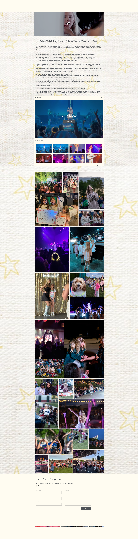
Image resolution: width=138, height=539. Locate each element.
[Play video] (69, 24)
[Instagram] (38, 486)
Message (67, 490)
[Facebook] (36, 486)
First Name (38, 490)
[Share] (101, 97)
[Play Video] (44, 148)
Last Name (38, 495)
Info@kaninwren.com (67, 483)
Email (37, 501)
